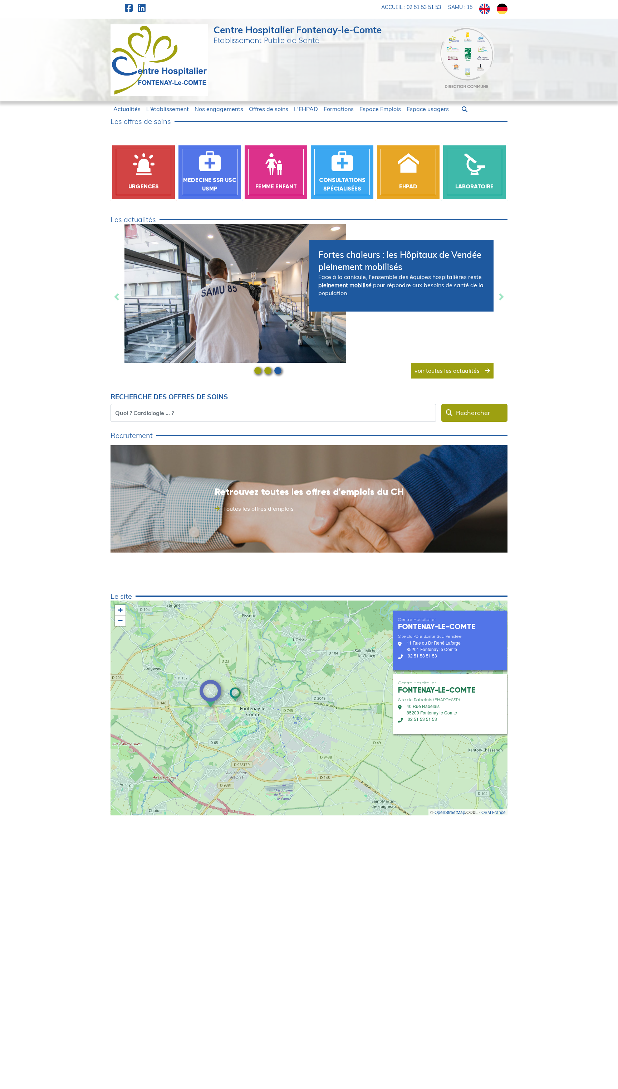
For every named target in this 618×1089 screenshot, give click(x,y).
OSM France (493, 812)
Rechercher (473, 413)
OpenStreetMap (450, 812)
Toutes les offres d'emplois (258, 508)
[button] (464, 109)
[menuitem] (127, 109)
